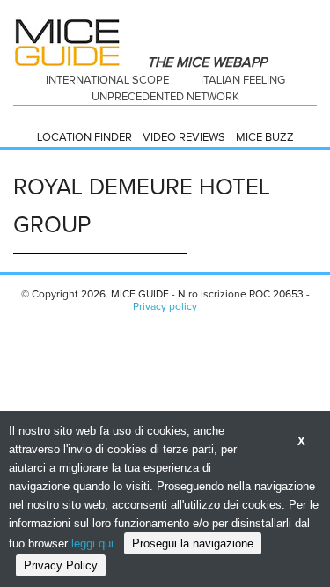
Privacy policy (165, 307)
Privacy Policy (61, 565)
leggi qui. (94, 543)
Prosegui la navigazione (192, 543)
